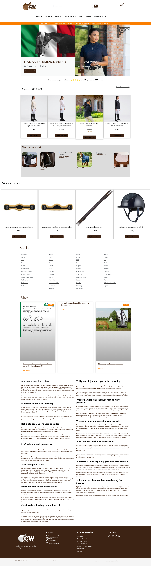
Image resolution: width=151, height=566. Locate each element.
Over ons (80, 536)
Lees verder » (26, 370)
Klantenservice (99, 16)
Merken (88, 16)
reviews (99, 80)
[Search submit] (96, 6)
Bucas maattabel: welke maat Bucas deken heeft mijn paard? (37, 365)
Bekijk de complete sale (122, 87)
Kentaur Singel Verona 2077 (94, 227)
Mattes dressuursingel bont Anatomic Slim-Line (19, 227)
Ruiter (57, 16)
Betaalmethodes (82, 541)
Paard (38, 16)
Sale (80, 16)
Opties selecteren (34, 135)
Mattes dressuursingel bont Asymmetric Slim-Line (57, 227)
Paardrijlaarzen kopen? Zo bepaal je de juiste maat (75, 304)
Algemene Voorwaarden (111, 561)
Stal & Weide (69, 16)
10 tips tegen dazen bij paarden (110, 364)
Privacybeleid (98, 561)
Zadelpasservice (82, 543)
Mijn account (81, 548)
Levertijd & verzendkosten (85, 546)
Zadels (47, 16)
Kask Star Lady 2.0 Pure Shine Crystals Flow (131, 227)
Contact (79, 551)
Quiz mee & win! (30, 71)
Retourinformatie (82, 538)
